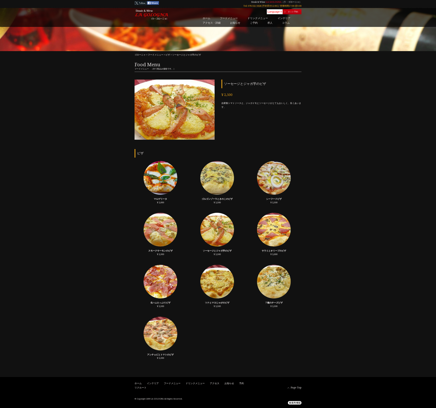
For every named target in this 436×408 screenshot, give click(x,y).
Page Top (296, 387)
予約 (241, 383)
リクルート (140, 387)
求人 (269, 22)
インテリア (284, 18)
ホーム (206, 18)
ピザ (168, 54)
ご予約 (254, 22)
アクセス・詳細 (212, 22)
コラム (286, 22)
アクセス (214, 383)
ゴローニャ (140, 54)
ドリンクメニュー (257, 18)
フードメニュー (229, 18)
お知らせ (235, 22)
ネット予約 (293, 12)
